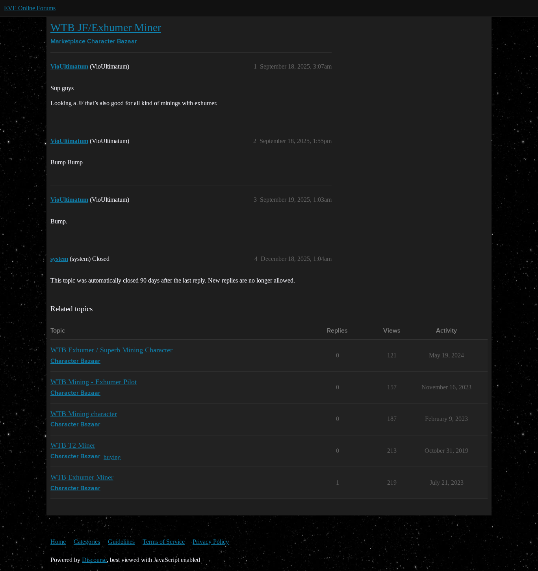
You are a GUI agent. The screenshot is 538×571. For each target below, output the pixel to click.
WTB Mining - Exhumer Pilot (93, 382)
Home (58, 541)
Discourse (94, 559)
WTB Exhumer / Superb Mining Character (111, 350)
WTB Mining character (83, 414)
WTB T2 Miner (72, 445)
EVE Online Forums (30, 8)
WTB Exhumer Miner (81, 477)
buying (112, 457)
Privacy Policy (211, 541)
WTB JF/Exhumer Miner (105, 27)
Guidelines (121, 541)
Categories (87, 541)
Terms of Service (164, 541)
